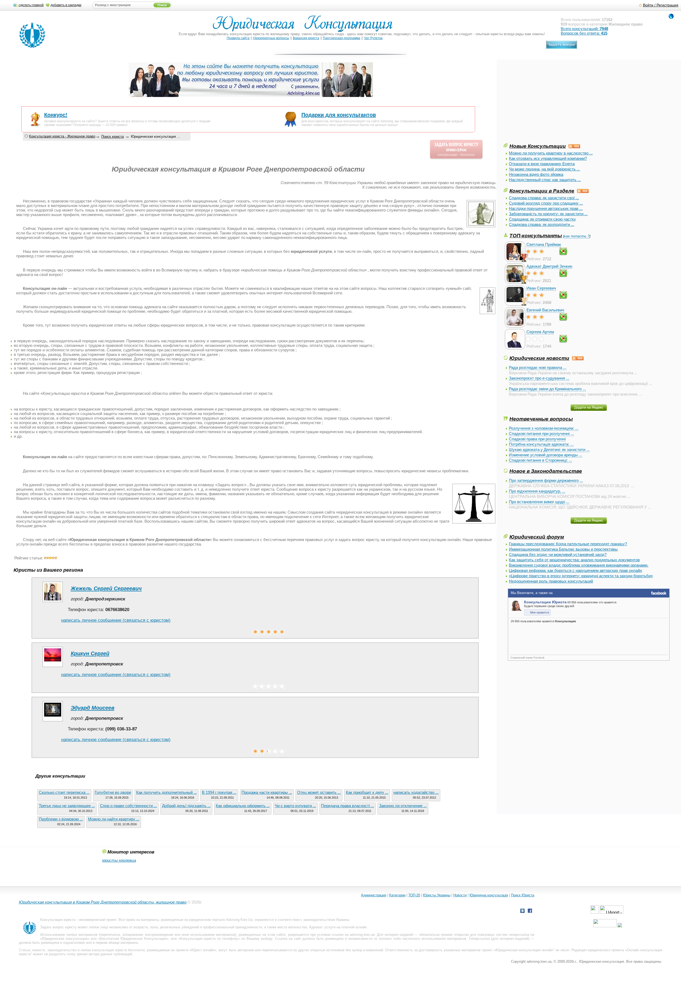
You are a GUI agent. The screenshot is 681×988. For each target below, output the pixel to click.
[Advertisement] (543, 105)
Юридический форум (536, 537)
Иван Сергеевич (541, 288)
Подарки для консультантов (338, 115)
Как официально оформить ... (243, 805)
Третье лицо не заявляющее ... (67, 805)
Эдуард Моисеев (92, 708)
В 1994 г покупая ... (219, 792)
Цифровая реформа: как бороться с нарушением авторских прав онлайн (575, 570)
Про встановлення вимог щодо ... (539, 501)
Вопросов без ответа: (584, 33)
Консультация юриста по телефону (209, 939)
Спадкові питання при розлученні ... (541, 433)
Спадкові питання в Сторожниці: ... (540, 460)
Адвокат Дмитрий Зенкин (549, 266)
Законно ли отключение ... (403, 805)
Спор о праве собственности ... (128, 805)
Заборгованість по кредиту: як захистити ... (548, 214)
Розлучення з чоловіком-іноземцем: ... (543, 428)
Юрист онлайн (202, 950)
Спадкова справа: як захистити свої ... (544, 198)
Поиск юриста (112, 137)
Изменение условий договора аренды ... (545, 455)
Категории (397, 895)
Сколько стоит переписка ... (64, 792)
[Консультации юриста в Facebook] (530, 911)
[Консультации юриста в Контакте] (522, 911)
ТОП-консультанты (535, 235)
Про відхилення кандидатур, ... (537, 491)
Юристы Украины (436, 895)
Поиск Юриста (522, 895)
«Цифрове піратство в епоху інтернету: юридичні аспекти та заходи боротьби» (581, 576)
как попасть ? (576, 236)
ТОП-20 (414, 895)
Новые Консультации (537, 146)
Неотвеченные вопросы (541, 419)
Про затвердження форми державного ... (546, 480)
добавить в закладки (66, 5)
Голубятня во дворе (113, 792)
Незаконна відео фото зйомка (536, 174)
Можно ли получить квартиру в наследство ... (551, 153)
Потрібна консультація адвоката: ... (541, 444)
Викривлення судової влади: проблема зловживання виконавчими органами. (578, 565)
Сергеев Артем (540, 332)
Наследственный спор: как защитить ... (545, 179)
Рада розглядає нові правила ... (537, 367)
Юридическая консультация (64, 939)
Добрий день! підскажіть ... (186, 805)
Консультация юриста (57, 920)
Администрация (373, 895)
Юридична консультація (489, 895)
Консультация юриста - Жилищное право (62, 136)
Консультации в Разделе (541, 191)
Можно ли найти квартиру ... (113, 819)
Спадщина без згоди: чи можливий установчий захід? (558, 554)
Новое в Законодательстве (545, 471)
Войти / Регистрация (660, 5)
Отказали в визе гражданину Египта (542, 163)
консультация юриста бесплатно (118, 950)
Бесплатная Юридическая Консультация (133, 939)
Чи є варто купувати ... (295, 805)
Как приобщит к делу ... (367, 792)
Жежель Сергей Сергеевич (106, 588)
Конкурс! (55, 115)
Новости (460, 895)
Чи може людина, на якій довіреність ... (544, 169)
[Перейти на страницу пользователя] (52, 601)
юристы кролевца (119, 860)
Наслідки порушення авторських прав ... (546, 208)
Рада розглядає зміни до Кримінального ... (547, 389)
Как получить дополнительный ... (166, 792)
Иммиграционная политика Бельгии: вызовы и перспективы (563, 549)
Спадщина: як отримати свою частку (542, 219)
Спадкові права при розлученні (537, 439)
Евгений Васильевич (545, 310)
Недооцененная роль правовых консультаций (551, 581)
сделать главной (31, 5)
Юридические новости (539, 358)
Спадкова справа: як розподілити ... (541, 224)
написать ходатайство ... (416, 792)
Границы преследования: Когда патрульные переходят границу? (568, 544)
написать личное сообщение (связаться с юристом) (116, 620)
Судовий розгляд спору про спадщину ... (546, 203)
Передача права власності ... (347, 805)
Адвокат (315, 927)
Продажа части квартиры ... (267, 792)
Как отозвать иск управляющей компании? (548, 158)
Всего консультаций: (584, 28)
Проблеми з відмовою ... (61, 819)
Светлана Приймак (543, 244)
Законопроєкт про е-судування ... (539, 378)
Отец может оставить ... (319, 792)
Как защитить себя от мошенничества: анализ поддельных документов (574, 560)
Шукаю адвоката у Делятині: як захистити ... (549, 449)
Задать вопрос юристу (58, 927)
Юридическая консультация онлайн (524, 950)
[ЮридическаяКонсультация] (305, 26)
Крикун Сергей (90, 653)
